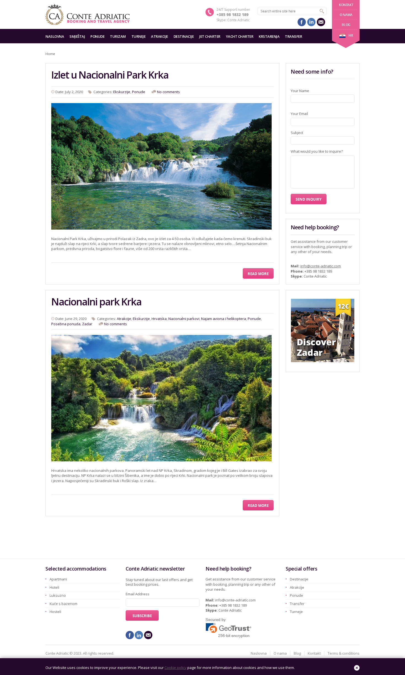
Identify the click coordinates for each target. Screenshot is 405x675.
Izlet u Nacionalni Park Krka (109, 75)
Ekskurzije (121, 91)
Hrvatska (159, 318)
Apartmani (58, 579)
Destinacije (184, 36)
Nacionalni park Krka (96, 301)
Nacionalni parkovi (183, 318)
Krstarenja (269, 36)
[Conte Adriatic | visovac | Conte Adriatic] (87, 14)
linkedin (311, 22)
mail (321, 22)
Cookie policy (175, 667)
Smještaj (77, 36)
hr (351, 35)
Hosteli (55, 611)
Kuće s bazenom (63, 603)
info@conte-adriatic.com (320, 265)
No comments (168, 91)
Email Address (137, 593)
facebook (302, 22)
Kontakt (346, 4)
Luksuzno (58, 595)
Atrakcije (159, 36)
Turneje (138, 36)
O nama (346, 14)
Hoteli (54, 587)
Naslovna (54, 36)
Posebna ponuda (65, 323)
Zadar (87, 323)
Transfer (293, 36)
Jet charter (209, 36)
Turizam (118, 36)
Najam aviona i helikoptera (223, 318)
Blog (346, 24)
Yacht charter (239, 36)
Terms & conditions (344, 653)
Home (50, 54)
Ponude (97, 36)
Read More (258, 273)
